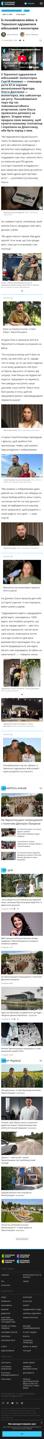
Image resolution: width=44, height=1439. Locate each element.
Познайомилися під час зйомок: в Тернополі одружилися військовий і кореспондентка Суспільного (21, 768)
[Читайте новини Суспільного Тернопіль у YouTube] (12, 1403)
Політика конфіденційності (10, 1374)
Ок (22, 1434)
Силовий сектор (9, 1332)
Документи (28, 1373)
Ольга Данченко (12, 92)
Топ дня (27, 1351)
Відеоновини (7, 1351)
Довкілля (5, 1313)
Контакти (6, 1363)
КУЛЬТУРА (5, 1285)
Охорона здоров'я (32, 1313)
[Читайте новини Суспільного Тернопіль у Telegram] (22, 1403)
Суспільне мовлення (6, 1368)
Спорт (4, 1346)
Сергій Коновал (12, 81)
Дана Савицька (32, 34)
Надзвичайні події (32, 1309)
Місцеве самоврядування (31, 1327)
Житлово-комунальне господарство (8, 1319)
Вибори (5, 1309)
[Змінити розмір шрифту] (40, 40)
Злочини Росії (8, 1340)
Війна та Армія (7, 14)
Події (3, 1297)
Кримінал (6, 1301)
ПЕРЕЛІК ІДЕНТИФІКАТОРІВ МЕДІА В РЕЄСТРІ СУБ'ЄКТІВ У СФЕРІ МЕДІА (31, 1383)
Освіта (26, 1305)
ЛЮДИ (27, 11)
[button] (2, 268)
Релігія (26, 1336)
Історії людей (20, 14)
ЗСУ (2, 1281)
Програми (6, 1379)
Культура (27, 1301)
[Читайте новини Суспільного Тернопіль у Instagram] (8, 1403)
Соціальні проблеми (28, 1341)
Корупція (27, 1297)
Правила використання (30, 1368)
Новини (5, 1275)
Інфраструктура (30, 1317)
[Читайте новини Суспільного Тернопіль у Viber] (17, 1403)
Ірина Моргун (12, 34)
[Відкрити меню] (42, 3)
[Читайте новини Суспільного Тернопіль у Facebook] (3, 1403)
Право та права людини (8, 1327)
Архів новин (29, 1363)
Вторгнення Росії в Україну (11, 11)
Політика (5, 1336)
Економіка (6, 1305)
